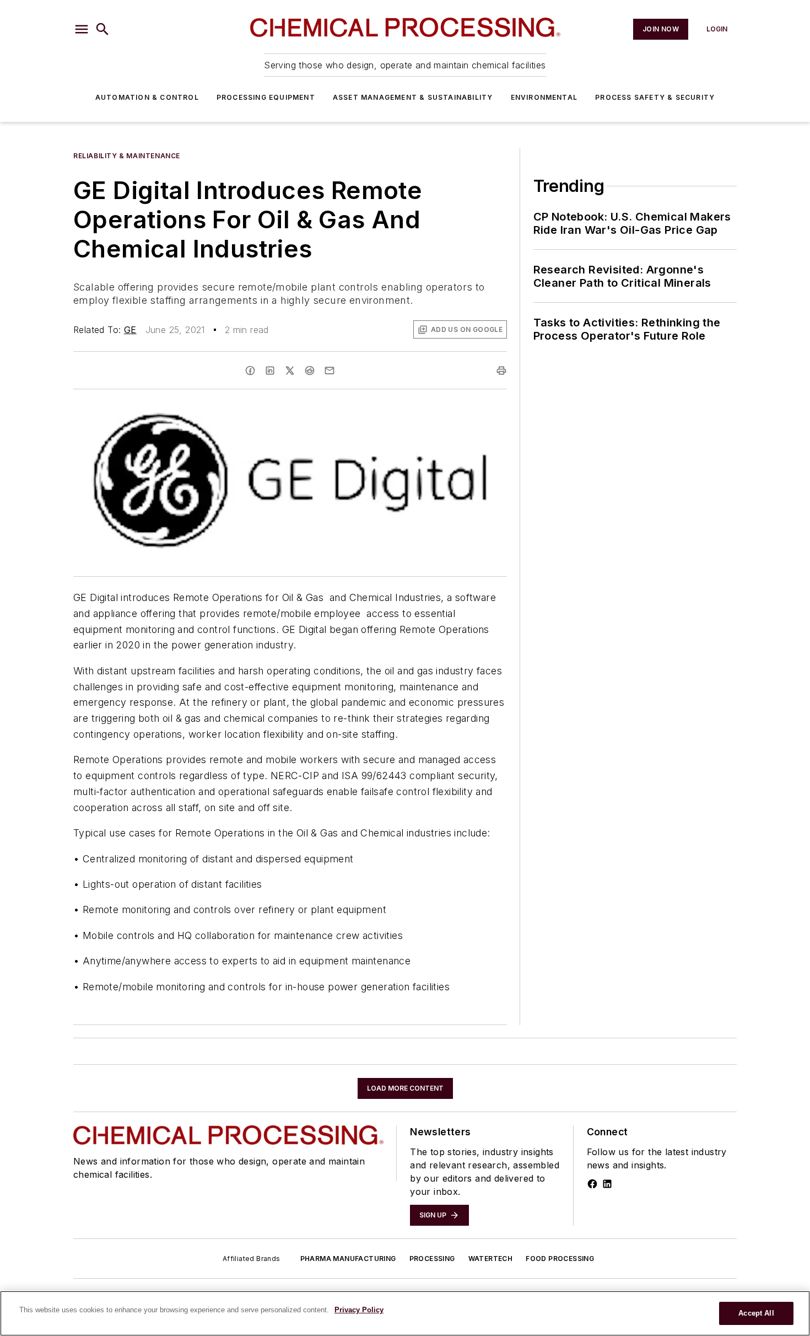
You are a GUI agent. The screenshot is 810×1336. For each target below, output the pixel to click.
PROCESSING (432, 1258)
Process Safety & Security (655, 97)
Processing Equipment (266, 97)
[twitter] (289, 370)
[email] (329, 370)
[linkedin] (270, 370)
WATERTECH (490, 1258)
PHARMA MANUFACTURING (348, 1258)
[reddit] (309, 370)
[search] (102, 29)
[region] (405, 1313)
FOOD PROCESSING (560, 1258)
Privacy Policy (359, 1310)
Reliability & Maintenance (126, 156)
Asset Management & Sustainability (413, 97)
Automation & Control (147, 97)
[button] (81, 29)
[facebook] (250, 370)
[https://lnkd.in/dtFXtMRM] (607, 1183)
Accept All (756, 1313)
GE (130, 329)
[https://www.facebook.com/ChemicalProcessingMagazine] (592, 1183)
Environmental (544, 97)
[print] (501, 370)
